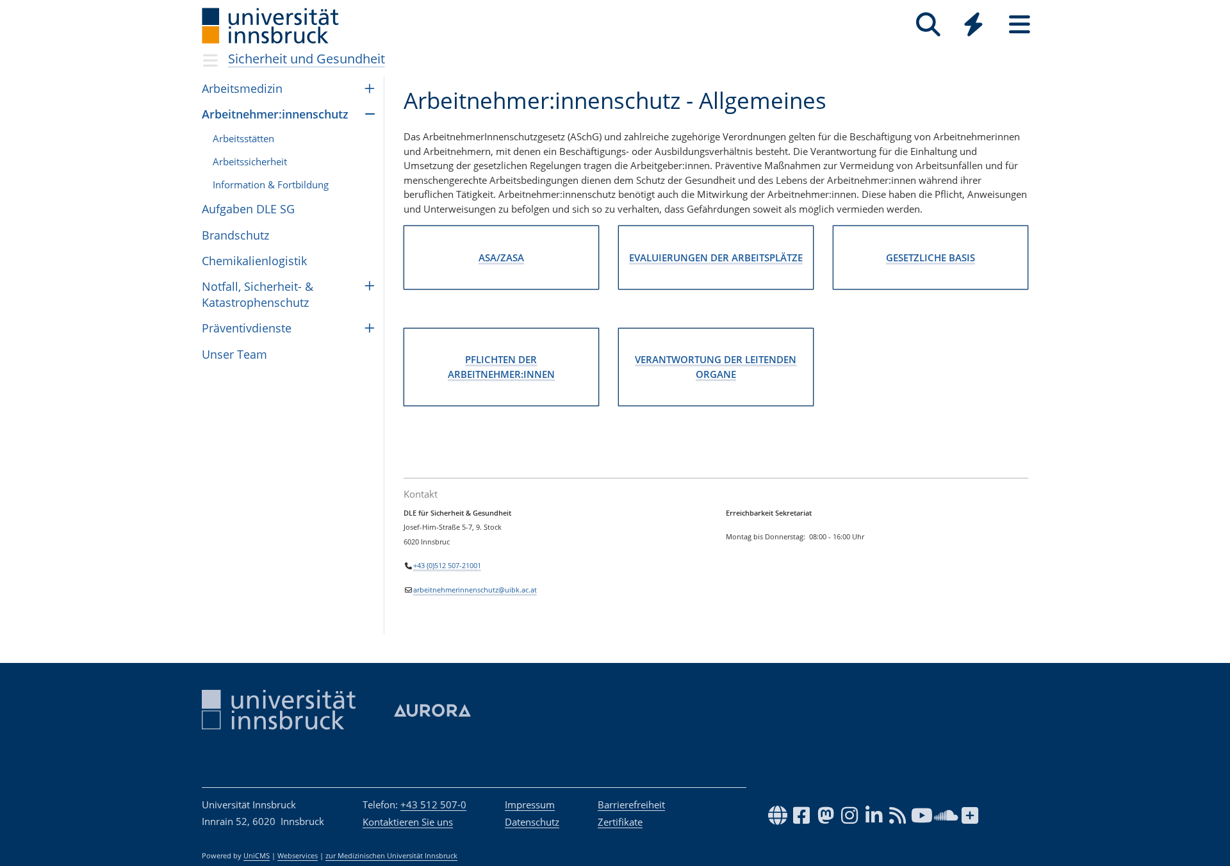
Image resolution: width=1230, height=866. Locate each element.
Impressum (530, 804)
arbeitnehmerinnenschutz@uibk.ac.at (475, 589)
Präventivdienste (246, 328)
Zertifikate (620, 821)
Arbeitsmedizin (242, 88)
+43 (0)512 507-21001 (447, 565)
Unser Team (234, 354)
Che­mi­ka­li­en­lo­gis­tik (254, 260)
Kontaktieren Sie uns (408, 821)
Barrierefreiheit (631, 804)
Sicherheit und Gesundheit (306, 58)
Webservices (297, 855)
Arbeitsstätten (243, 138)
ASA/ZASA (501, 257)
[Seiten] (1019, 25)
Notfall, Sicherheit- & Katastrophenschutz (257, 294)
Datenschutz (532, 821)
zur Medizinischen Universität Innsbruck (391, 855)
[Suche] (928, 25)
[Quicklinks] (973, 25)
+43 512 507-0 (433, 804)
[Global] (973, 26)
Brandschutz (235, 235)
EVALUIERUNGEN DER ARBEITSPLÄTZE (716, 257)
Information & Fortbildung (271, 184)
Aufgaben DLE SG (248, 208)
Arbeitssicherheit (250, 161)
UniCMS (256, 855)
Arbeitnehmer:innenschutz (275, 114)
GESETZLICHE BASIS (930, 257)
